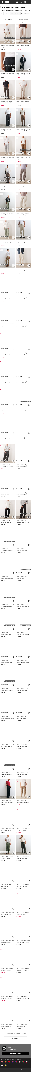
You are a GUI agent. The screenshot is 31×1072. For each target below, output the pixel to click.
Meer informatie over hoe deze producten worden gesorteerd (14, 22)
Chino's (7, 13)
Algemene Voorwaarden (25, 1071)
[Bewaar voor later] (13, 41)
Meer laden (15, 1039)
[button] (2, 1062)
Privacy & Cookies (26, 1069)
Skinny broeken (25, 13)
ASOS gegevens (17, 1069)
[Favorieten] (25, 2)
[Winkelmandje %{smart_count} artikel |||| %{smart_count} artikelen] (29, 2)
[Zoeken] (17, 2)
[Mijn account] (21, 2)
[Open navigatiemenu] (2, 2)
